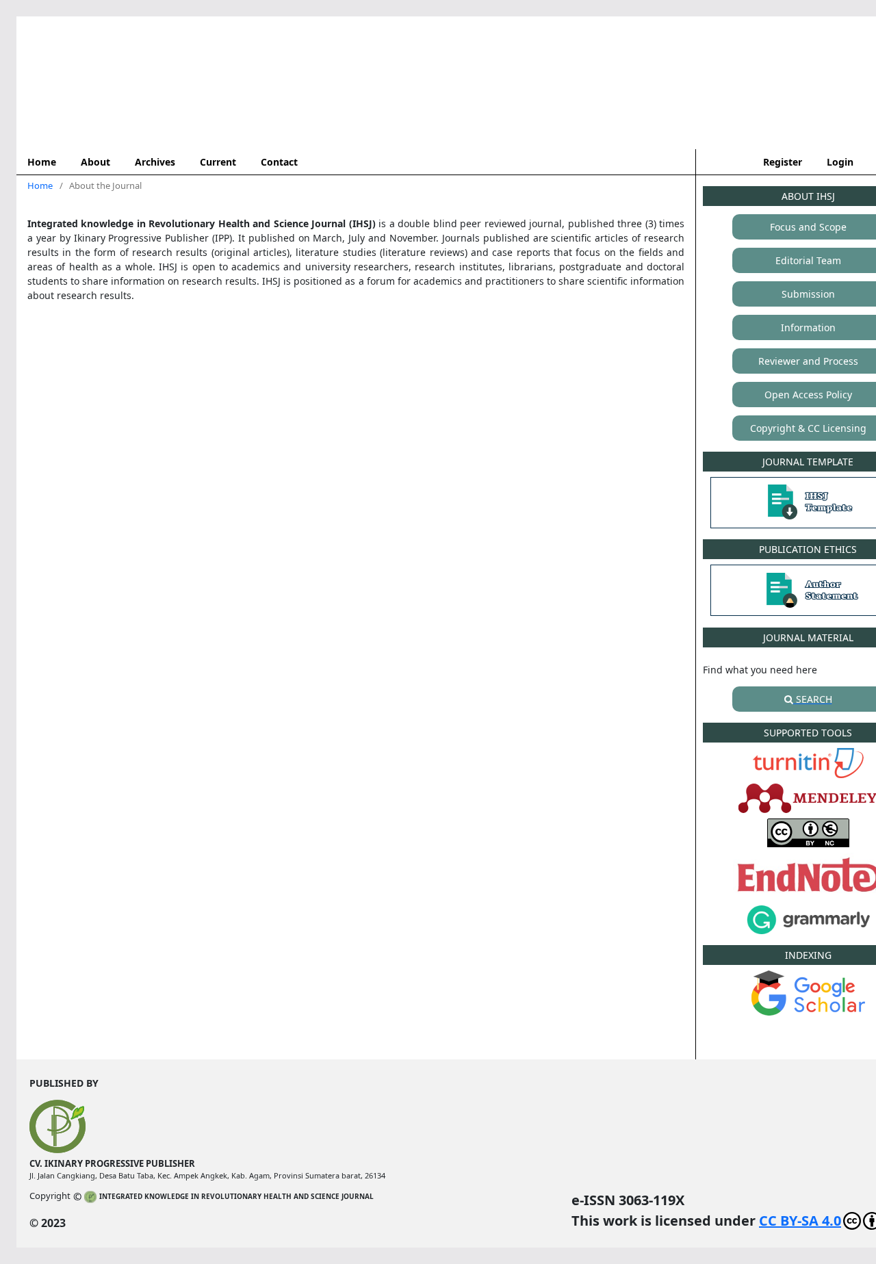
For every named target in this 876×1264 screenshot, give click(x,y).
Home (41, 161)
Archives (155, 161)
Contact (279, 161)
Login (840, 161)
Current (218, 161)
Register (782, 161)
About (95, 161)
